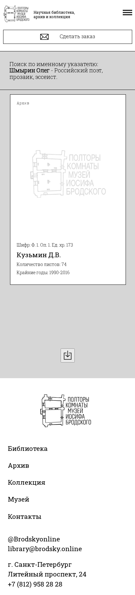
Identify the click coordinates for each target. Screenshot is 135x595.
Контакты (24, 516)
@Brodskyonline (34, 539)
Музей (18, 499)
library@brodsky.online (45, 548)
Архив (18, 465)
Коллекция (26, 482)
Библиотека (28, 448)
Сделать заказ (76, 36)
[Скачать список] (68, 355)
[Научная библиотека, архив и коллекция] (16, 14)
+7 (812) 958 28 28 (35, 584)
